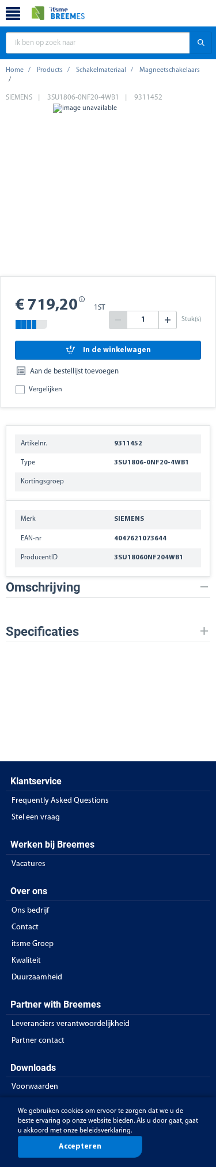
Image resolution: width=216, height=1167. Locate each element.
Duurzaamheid (37, 977)
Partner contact (38, 1040)
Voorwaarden (35, 1086)
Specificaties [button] (42, 631)
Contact (25, 927)
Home (15, 70)
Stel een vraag (36, 817)
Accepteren (80, 1146)
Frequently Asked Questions (60, 800)
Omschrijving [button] (43, 587)
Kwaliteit (26, 960)
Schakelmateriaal (101, 70)
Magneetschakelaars (169, 70)
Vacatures (29, 864)
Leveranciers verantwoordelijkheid (71, 1024)
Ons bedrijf (30, 910)
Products (50, 70)
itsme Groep (33, 944)
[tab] (108, 587)
